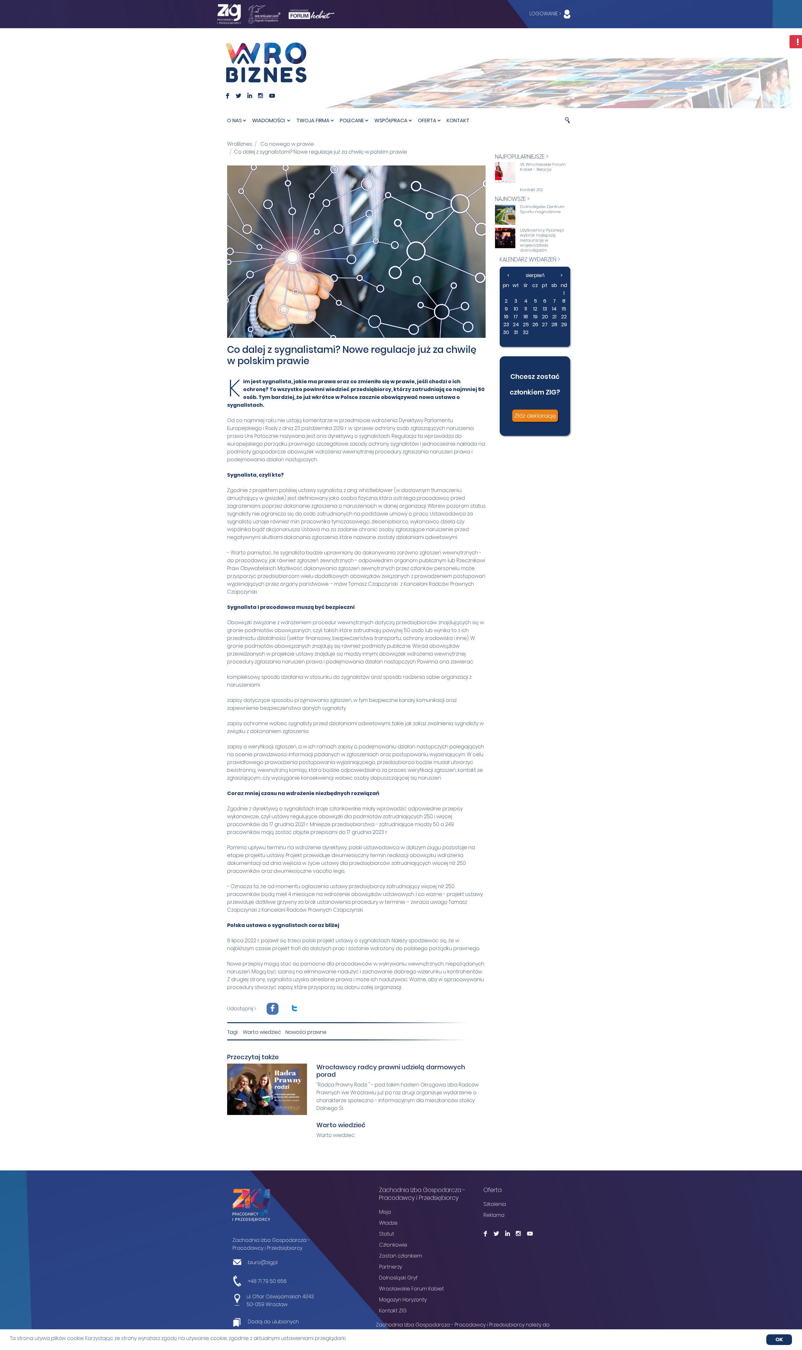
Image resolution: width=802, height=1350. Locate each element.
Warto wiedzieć (262, 1032)
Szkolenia (494, 1204)
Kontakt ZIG (531, 189)
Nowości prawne (305, 1032)
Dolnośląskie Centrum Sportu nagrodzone (542, 209)
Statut (386, 1234)
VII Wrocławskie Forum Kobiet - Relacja (542, 167)
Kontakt (458, 120)
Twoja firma (313, 120)
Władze (388, 1223)
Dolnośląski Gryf (398, 1277)
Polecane (352, 120)
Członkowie (393, 1244)
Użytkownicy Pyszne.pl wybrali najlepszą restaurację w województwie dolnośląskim (542, 240)
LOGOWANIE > (545, 13)
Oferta (427, 120)
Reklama (493, 1215)
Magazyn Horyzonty (403, 1299)
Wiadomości (269, 120)
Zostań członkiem (400, 1255)
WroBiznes (239, 144)
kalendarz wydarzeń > (530, 259)
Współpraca (391, 120)
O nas (234, 120)
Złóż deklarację (535, 416)
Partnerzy (390, 1266)
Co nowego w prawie (287, 144)
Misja (385, 1212)
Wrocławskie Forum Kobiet (411, 1288)
